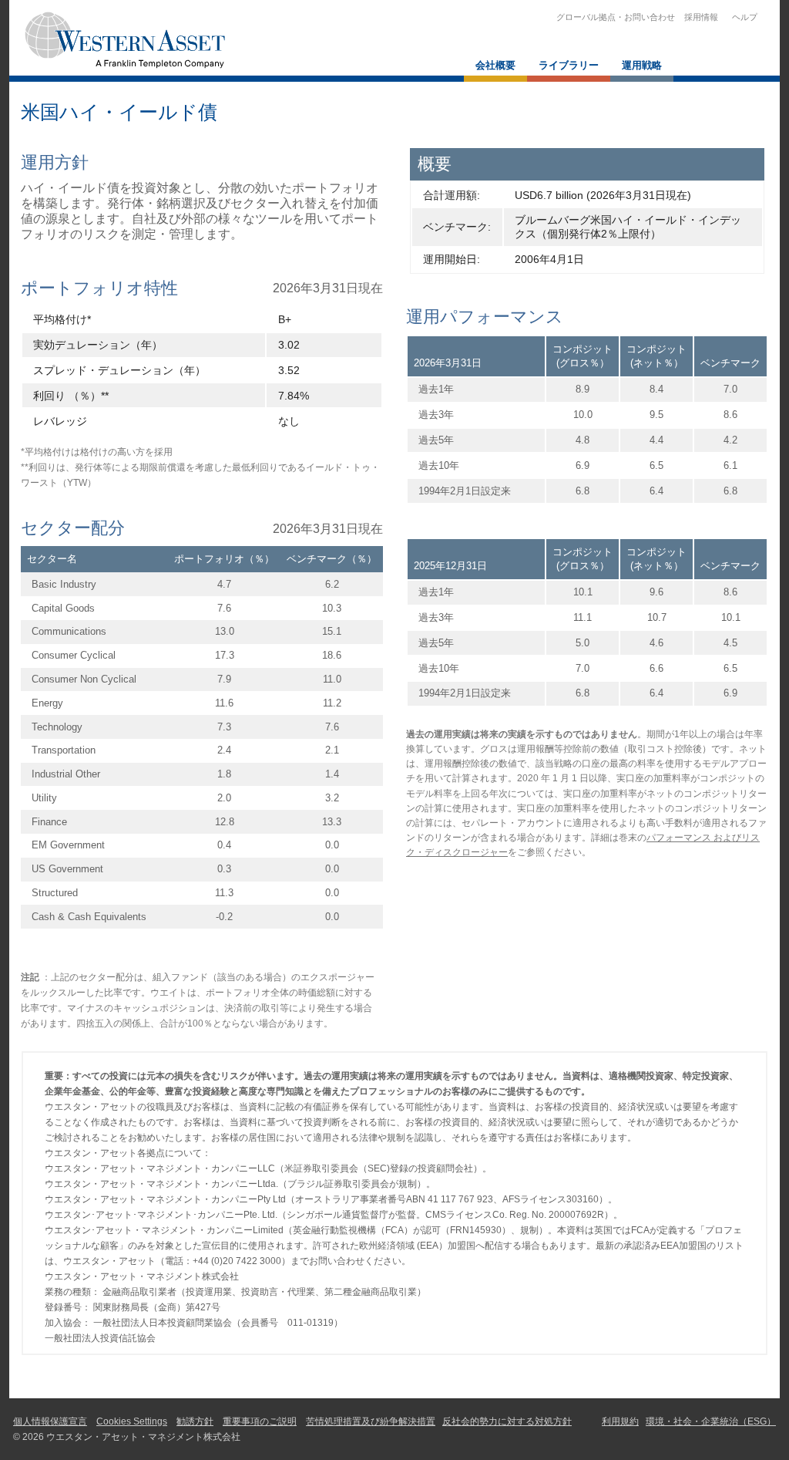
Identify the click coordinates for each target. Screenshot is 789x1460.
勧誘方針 (194, 1421)
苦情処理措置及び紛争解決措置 (370, 1421)
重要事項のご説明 (260, 1421)
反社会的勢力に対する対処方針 (507, 1421)
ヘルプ (742, 17)
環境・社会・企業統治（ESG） (711, 1421)
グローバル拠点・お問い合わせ (615, 17)
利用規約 (620, 1421)
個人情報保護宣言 (50, 1421)
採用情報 (701, 17)
